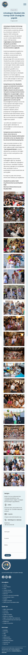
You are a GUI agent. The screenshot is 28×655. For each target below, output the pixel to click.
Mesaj (5, 545)
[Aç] (24, 4)
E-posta (6, 538)
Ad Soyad (6, 531)
